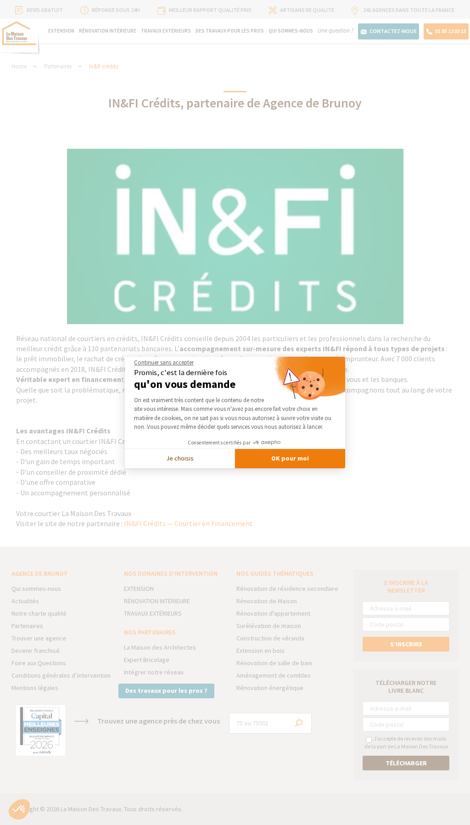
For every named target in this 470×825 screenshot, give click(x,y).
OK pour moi (290, 458)
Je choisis (180, 458)
